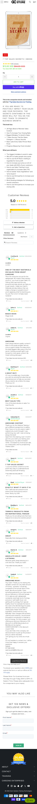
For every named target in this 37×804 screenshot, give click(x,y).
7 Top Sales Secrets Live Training (20, 102)
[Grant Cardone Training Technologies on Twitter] (25, 786)
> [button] (19, 661)
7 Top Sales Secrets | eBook (13, 299)
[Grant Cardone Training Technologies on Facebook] (8, 786)
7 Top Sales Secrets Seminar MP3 (15, 358)
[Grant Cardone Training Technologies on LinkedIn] (15, 786)
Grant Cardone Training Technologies (21, 791)
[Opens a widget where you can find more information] (30, 800)
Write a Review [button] (19, 222)
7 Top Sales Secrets (11, 449)
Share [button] (9, 301)
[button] (32, 301)
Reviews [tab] (7, 233)
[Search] (30, 2)
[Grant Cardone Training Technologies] (18, 2)
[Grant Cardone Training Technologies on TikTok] (21, 786)
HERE (27, 668)
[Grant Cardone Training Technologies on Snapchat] (18, 786)
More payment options (18, 92)
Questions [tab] (20, 233)
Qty (4, 73)
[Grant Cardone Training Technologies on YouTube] (28, 786)
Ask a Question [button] (19, 227)
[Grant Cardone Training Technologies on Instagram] (11, 786)
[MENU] (1, 2)
